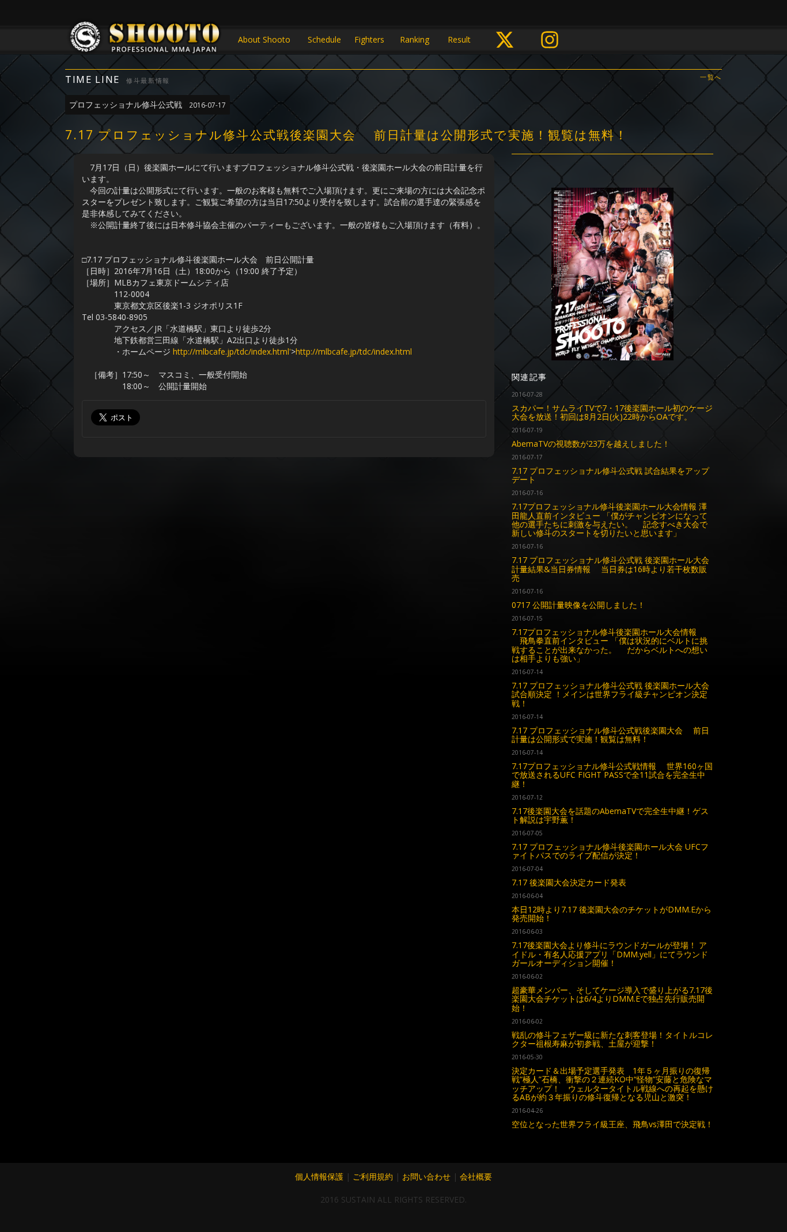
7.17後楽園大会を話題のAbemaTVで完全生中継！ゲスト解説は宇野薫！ (610, 815)
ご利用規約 (373, 1176)
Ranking (414, 39)
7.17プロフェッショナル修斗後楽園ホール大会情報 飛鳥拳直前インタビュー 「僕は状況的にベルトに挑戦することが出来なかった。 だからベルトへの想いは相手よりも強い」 (609, 645)
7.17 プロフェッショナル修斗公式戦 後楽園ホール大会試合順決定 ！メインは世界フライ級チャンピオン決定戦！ (610, 694)
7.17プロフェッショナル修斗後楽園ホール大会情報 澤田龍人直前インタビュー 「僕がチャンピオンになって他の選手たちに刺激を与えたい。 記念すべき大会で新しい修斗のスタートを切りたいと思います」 (609, 519)
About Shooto (264, 39)
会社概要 (476, 1176)
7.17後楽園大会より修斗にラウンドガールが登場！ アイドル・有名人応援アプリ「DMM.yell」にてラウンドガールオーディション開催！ (610, 954)
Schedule (324, 39)
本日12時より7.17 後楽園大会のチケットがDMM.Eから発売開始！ (612, 913)
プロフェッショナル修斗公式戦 (147, 104)
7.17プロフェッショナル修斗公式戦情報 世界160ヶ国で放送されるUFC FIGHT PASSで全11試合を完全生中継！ (612, 775)
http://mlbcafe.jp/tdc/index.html (354, 351)
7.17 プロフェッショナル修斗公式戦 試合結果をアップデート (610, 475)
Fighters (369, 39)
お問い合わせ (426, 1176)
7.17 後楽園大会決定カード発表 (569, 882)
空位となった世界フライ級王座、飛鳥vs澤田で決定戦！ (612, 1124)
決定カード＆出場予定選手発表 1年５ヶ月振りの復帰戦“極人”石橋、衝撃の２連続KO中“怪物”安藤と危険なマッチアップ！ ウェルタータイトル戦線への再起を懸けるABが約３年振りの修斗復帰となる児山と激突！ (612, 1083)
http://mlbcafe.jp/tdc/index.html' (232, 351)
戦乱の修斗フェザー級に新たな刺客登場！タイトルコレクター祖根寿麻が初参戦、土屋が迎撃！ (612, 1039)
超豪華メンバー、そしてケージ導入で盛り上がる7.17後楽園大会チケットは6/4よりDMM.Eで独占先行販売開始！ (612, 998)
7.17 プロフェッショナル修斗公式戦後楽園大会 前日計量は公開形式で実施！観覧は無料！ (610, 734)
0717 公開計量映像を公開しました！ (578, 604)
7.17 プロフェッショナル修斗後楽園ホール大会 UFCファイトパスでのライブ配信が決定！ (610, 851)
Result (459, 39)
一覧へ (711, 77)
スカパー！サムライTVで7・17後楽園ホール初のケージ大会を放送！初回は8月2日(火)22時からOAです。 (612, 412)
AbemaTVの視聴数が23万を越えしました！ (591, 443)
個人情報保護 (319, 1176)
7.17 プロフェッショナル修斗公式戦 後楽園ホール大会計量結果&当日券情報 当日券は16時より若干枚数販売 (610, 568)
